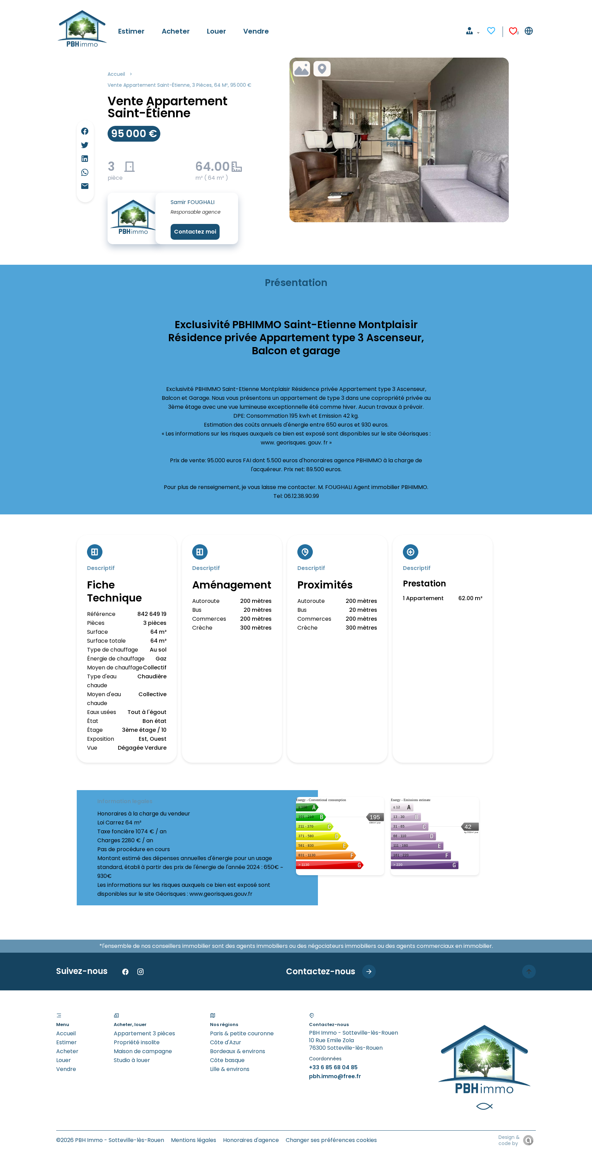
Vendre (66, 1069)
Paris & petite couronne (242, 1033)
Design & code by (509, 1140)
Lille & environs (229, 1069)
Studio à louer (132, 1060)
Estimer (66, 1042)
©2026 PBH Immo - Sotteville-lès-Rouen (110, 1140)
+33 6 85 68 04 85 (333, 1067)
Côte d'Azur (225, 1042)
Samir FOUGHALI (192, 202)
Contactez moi (195, 232)
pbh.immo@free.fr (335, 1076)
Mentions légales (193, 1140)
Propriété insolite (137, 1042)
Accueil (116, 74)
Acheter (67, 1051)
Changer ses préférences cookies (331, 1140)
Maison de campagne (143, 1051)
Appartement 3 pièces (144, 1033)
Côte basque (227, 1060)
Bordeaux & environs (237, 1051)
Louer (63, 1060)
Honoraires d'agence (251, 1140)
